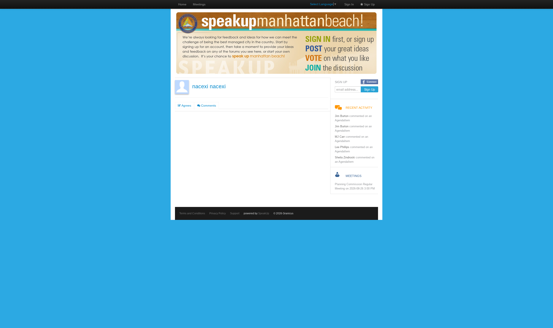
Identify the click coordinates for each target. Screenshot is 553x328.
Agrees (186, 105)
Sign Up (369, 4)
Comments (208, 105)
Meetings (199, 4)
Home (182, 4)
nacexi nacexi (209, 86)
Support (234, 213)
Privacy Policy (217, 213)
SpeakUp (263, 213)
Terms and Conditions (192, 213)
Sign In (349, 4)
